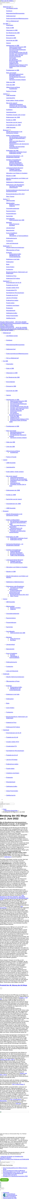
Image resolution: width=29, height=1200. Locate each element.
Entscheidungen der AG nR (13, 282)
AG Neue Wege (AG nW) (16, 55)
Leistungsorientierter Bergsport (14, 168)
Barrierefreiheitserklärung (10, 1195)
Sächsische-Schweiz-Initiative (17, 79)
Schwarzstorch (17, 1099)
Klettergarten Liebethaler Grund (18, 152)
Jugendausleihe (10, 98)
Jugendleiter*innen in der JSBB (18, 107)
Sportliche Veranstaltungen (13, 159)
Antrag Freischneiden (12, 315)
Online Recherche (14, 224)
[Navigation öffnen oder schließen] (14, 1)
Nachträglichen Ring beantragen (15, 292)
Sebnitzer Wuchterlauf (15, 162)
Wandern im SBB (11, 175)
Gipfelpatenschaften (11, 313)
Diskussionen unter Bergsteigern (15, 184)
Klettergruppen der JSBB (13, 117)
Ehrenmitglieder (10, 35)
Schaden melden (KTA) (12, 287)
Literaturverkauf (10, 228)
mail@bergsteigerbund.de (7, 323)
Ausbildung (9, 109)
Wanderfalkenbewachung (16, 74)
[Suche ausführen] (1, 806)
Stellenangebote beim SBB (16, 220)
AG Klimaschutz (13, 51)
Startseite (4, 1179)
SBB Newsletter (10, 200)
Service (5, 199)
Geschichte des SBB (12, 40)
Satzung (8, 43)
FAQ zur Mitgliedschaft (12, 21)
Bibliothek (9, 222)
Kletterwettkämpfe (14, 161)
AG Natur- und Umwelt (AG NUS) (18, 53)
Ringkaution (9, 308)
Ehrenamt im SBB (11, 38)
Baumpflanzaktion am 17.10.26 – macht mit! (15, 1172)
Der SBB (5, 23)
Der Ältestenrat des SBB (13, 32)
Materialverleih (10, 230)
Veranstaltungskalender (12, 208)
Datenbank (6, 281)
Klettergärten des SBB (12, 150)
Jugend (5, 93)
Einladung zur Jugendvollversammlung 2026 (15, 1176)
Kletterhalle (6, 246)
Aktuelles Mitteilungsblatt (7, 322)
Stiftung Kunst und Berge (13, 87)
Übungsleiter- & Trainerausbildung (18, 235)
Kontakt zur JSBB (11, 120)
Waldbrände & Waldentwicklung (15, 182)
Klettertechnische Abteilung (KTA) (18, 65)
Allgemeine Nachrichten (11, 810)
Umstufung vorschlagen (12, 305)
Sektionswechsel (11, 16)
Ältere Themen (10, 196)
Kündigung (9, 11)
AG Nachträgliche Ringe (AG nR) (18, 52)
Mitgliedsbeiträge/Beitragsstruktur (15, 13)
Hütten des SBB (10, 82)
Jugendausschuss (11, 112)
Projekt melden (10, 303)
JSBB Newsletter (11, 95)
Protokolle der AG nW (12, 285)
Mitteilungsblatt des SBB (10, 1198)
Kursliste (11, 234)
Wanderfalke (3, 1100)
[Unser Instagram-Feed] (3, 1188)
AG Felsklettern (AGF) (15, 48)
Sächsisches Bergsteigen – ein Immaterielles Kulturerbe (14, 156)
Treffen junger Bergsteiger (16, 165)
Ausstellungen (13, 88)
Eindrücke (9, 252)
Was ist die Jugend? (11, 103)
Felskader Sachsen (14, 169)
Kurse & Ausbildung (11, 233)
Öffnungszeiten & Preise (12, 250)
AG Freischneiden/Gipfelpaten (17, 49)
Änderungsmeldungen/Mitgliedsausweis (17, 18)
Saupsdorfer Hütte (19, 323)
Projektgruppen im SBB (12, 70)
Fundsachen (9, 240)
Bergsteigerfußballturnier (16, 164)
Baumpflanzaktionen (15, 75)
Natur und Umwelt (11, 72)
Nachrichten (9, 216)
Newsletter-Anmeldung (9, 1196)
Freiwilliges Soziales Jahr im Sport (15, 114)
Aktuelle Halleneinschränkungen (15, 247)
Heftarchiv (12, 206)
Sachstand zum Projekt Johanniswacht (15, 186)
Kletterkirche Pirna (11, 276)
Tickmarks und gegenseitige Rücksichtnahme (17, 147)
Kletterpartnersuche (11, 238)
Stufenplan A (8, 856)
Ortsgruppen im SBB (11, 30)
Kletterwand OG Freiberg (13, 278)
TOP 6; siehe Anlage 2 (18, 1084)
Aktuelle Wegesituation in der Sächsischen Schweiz (14, 132)
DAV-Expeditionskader (15, 170)
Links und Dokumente (12, 243)
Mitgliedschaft (7, 6)
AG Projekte (12, 58)
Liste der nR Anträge (11, 297)
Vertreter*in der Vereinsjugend (17, 105)
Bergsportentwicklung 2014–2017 (15, 194)
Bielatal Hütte (23, 329)
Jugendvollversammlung (16, 104)
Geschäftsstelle (10, 218)
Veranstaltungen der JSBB (13, 125)
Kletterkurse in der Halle (12, 259)
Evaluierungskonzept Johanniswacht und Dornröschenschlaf (15, 592)
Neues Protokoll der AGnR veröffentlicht (14, 1170)
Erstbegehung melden (12, 300)
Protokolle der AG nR (12, 295)
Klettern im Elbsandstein (13, 135)
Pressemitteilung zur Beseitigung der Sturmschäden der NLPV (13, 1174)
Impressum (6, 1192)
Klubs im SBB (10, 27)
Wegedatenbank (10, 310)
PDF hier (18, 1103)
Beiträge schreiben (14, 204)
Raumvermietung (11, 211)
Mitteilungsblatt (10, 203)
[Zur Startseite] (6, 0)
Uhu (11, 1099)
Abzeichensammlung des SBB (17, 47)
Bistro (7, 264)
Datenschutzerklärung (9, 1194)
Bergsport (5, 130)
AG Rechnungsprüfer (15, 56)
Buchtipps (12, 225)
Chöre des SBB (10, 84)
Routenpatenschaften (15, 254)
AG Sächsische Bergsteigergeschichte (15, 60)
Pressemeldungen (11, 213)
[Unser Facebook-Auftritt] (1, 1188)
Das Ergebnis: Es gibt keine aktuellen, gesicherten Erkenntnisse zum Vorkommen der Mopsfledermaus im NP (14, 897)
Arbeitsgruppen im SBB (12, 45)
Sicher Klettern (10, 267)
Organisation (9, 25)
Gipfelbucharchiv (14, 63)
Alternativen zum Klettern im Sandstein (16, 173)
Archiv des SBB (13, 62)
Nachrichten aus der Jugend (14, 122)
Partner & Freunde (11, 91)
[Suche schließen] (2, 802)
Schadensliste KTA (11, 290)
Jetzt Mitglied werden (12, 8)
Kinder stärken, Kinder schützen (15, 100)
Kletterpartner (10, 261)
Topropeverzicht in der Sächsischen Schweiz (15, 529)
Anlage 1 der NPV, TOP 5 (7, 1059)
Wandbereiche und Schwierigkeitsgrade (14, 256)
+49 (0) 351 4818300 (20, 322)
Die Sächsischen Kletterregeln (17, 137)
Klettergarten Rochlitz (15, 153)
